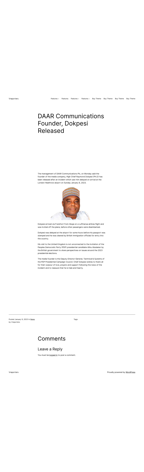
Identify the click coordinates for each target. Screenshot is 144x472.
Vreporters (13, 99)
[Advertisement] (72, 14)
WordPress (130, 372)
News (32, 319)
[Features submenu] (58, 98)
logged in (53, 355)
